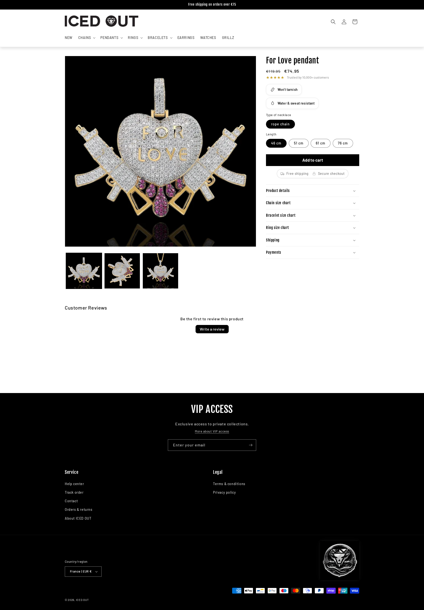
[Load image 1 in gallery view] (84, 271)
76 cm (343, 143)
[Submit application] (250, 445)
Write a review (212, 329)
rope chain (280, 124)
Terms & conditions (229, 484)
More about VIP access (212, 431)
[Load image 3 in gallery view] (160, 271)
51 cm (299, 143)
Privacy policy (224, 492)
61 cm (320, 143)
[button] (86, 38)
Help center (74, 484)
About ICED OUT (78, 518)
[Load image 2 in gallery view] (122, 271)
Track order (74, 492)
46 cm (276, 143)
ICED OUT (82, 599)
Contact (71, 501)
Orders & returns (79, 509)
